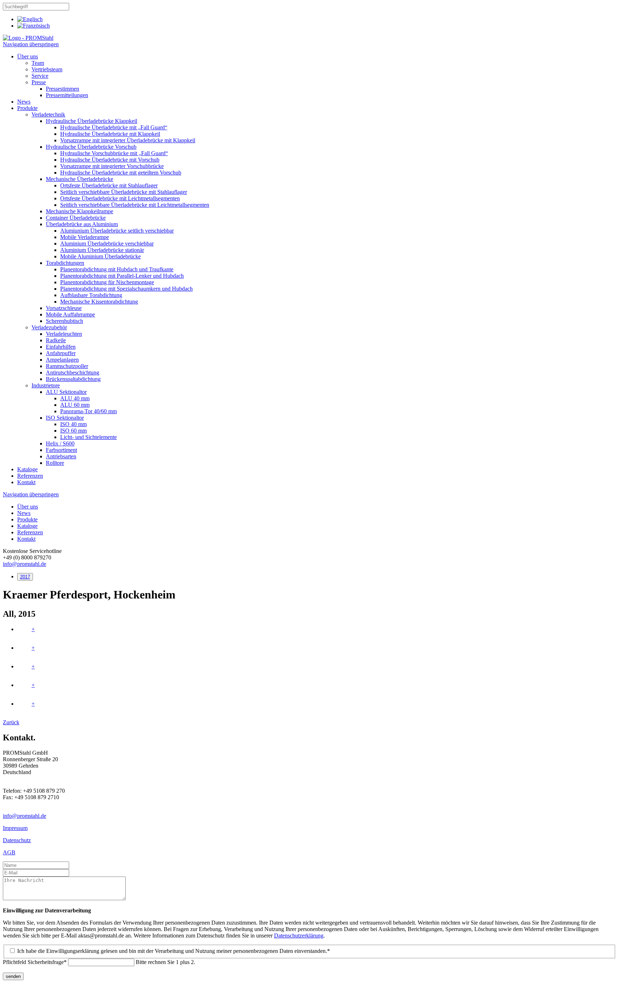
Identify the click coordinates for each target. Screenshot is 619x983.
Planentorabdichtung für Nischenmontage (107, 282)
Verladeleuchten (64, 334)
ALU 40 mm (75, 398)
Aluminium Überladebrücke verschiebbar (107, 243)
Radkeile (56, 340)
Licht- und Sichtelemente (88, 437)
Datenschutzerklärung (298, 935)
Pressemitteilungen (67, 95)
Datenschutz (17, 840)
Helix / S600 (60, 443)
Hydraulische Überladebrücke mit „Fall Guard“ (113, 127)
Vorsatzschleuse (64, 308)
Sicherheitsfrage (35, 962)
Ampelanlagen (62, 360)
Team (38, 63)
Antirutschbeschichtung (72, 372)
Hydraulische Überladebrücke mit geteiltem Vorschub (120, 173)
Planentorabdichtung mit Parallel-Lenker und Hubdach (122, 276)
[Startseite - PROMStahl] (28, 38)
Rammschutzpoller (67, 366)
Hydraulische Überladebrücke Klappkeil (91, 121)
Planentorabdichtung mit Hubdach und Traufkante (116, 269)
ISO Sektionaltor (65, 418)
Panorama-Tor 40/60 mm (88, 411)
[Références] (33, 26)
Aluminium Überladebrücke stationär (102, 250)
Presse (39, 82)
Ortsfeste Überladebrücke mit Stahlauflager (109, 185)
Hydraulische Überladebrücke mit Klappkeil (110, 134)
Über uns (27, 56)
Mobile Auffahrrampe (70, 314)
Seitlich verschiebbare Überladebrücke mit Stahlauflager (123, 192)
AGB (9, 852)
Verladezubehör (49, 327)
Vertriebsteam (47, 69)
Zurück (11, 722)
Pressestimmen (62, 89)
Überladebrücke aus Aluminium (82, 224)
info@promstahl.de (24, 564)
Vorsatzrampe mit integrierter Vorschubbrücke (112, 166)
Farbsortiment (61, 450)
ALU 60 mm (75, 405)
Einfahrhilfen (61, 347)
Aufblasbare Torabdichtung (91, 295)
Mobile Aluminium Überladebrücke (100, 256)
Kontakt (26, 482)
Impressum (15, 828)
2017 (25, 576)
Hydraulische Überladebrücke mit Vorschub (109, 160)
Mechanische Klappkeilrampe (79, 211)
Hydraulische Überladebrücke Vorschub (91, 147)
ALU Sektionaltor (66, 392)
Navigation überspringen (31, 44)
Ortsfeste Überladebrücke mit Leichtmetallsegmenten (120, 198)
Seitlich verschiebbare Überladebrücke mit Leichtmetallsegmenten (134, 205)
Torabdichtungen (65, 263)
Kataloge (27, 469)
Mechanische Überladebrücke (79, 179)
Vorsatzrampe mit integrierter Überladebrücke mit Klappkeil (127, 140)
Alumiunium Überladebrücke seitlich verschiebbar (117, 231)
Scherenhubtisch (64, 321)
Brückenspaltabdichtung (73, 379)
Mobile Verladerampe (84, 237)
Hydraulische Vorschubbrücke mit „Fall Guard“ (114, 153)
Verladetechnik (48, 114)
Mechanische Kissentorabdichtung (99, 302)
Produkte (27, 108)
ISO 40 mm (73, 424)
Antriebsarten (61, 456)
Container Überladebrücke (76, 218)
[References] (30, 19)
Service (40, 76)
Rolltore (55, 463)
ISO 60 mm (73, 431)
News (23, 102)
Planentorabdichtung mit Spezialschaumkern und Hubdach (126, 289)
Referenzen (30, 476)
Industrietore (46, 385)
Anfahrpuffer (61, 353)
